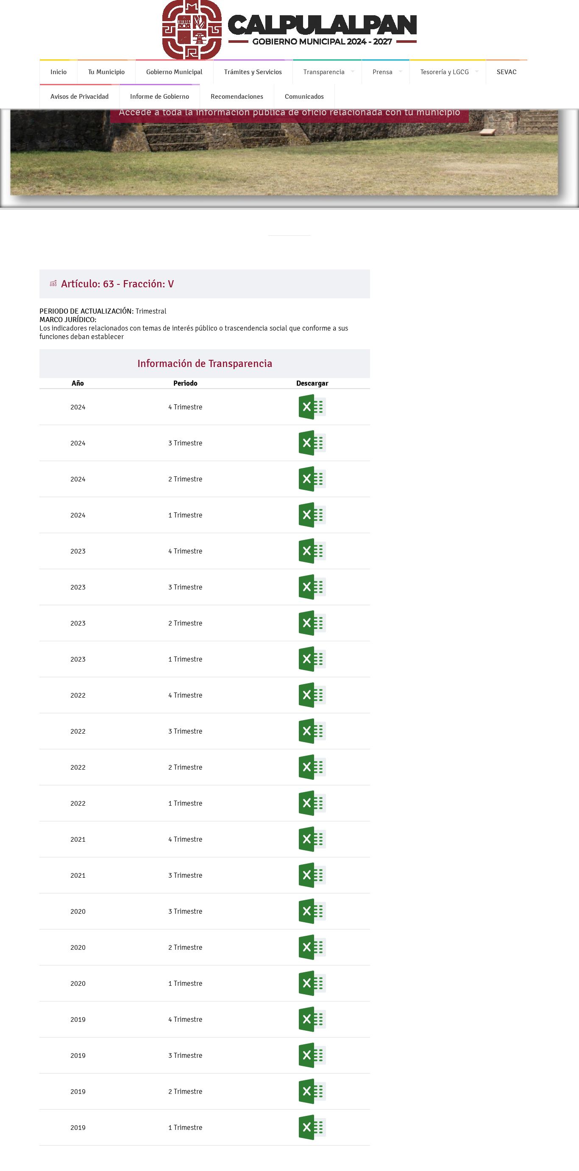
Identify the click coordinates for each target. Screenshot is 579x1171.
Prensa (382, 72)
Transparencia (324, 72)
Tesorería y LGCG (444, 72)
